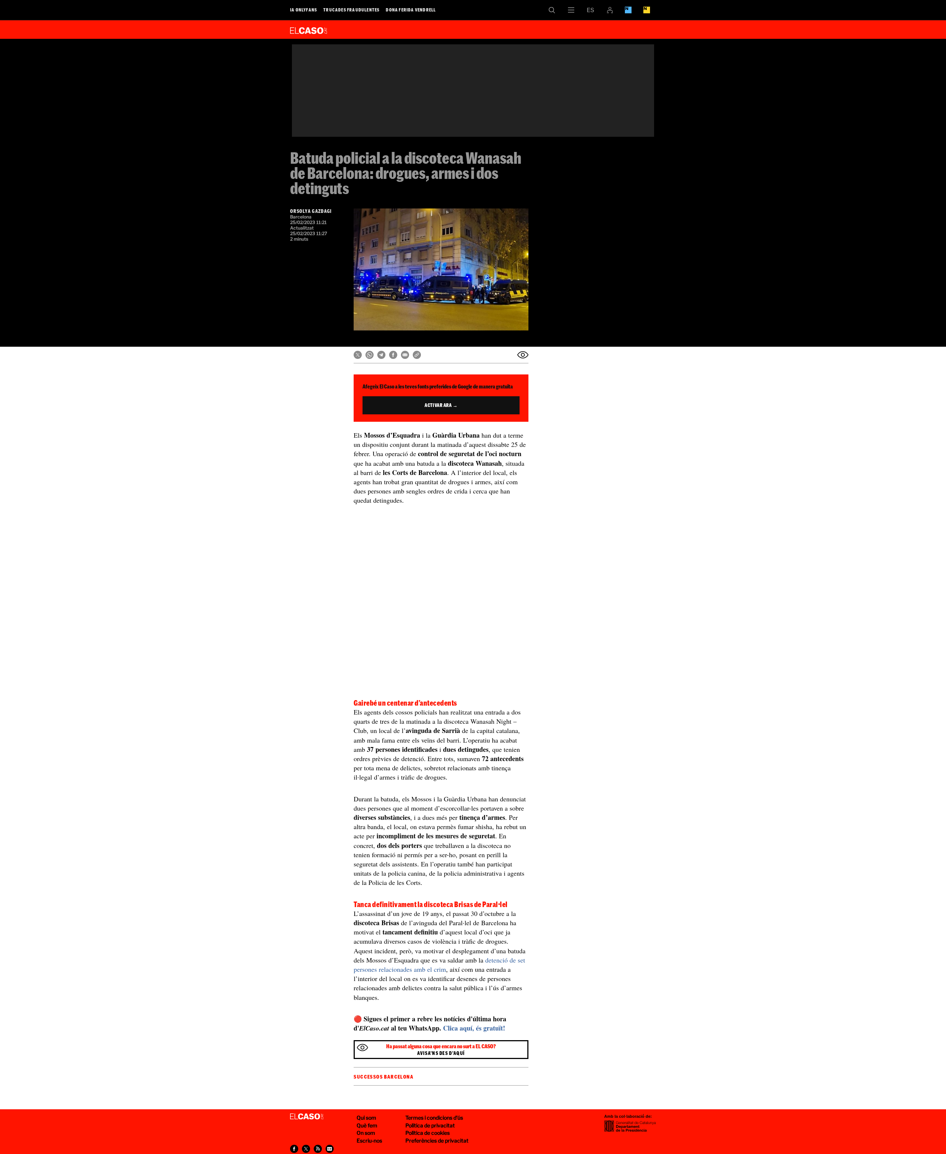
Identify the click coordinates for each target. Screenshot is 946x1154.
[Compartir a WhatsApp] (369, 355)
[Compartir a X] (358, 355)
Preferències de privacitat (437, 1140)
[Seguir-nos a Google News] (330, 1149)
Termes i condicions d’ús (434, 1117)
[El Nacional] (646, 10)
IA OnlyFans (303, 9)
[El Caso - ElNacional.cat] (306, 1116)
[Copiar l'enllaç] (417, 355)
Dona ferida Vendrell (411, 9)
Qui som (366, 1117)
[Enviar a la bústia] (522, 355)
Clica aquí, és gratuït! (474, 1028)
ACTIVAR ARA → (441, 405)
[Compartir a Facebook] (393, 355)
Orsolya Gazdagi (311, 211)
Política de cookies (427, 1133)
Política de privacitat (430, 1125)
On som (366, 1133)
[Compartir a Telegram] (381, 355)
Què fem (367, 1125)
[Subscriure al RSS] (318, 1149)
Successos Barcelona (384, 1077)
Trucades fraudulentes (351, 9)
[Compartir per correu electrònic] (405, 355)
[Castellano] (590, 10)
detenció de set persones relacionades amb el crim (439, 965)
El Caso (308, 29)
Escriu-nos (369, 1140)
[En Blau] (628, 10)
